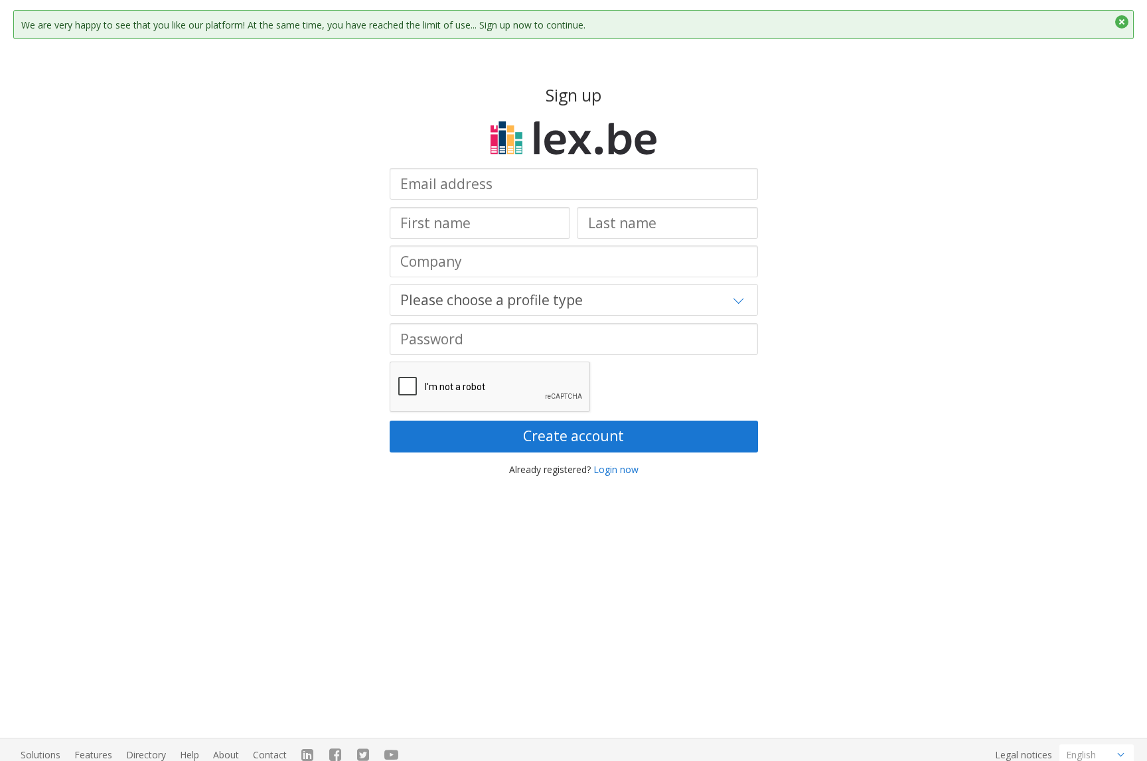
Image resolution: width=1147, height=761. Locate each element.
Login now (616, 469)
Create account (573, 436)
